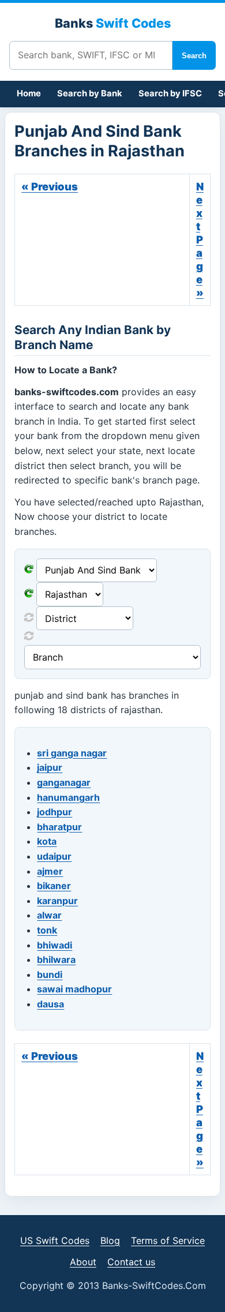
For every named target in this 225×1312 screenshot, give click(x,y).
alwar (49, 915)
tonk (47, 930)
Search (194, 55)
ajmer (50, 871)
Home (29, 93)
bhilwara (56, 959)
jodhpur (54, 812)
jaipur (49, 767)
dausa (50, 1004)
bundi (49, 974)
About (83, 1262)
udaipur (54, 856)
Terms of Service (168, 1240)
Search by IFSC (170, 93)
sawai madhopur (74, 989)
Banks (113, 23)
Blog (110, 1240)
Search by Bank (89, 93)
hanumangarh (68, 797)
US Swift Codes (54, 1240)
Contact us (131, 1262)
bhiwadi (54, 945)
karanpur (57, 900)
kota (47, 841)
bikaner (54, 885)
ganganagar (64, 782)
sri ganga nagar (72, 753)
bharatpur (59, 827)
